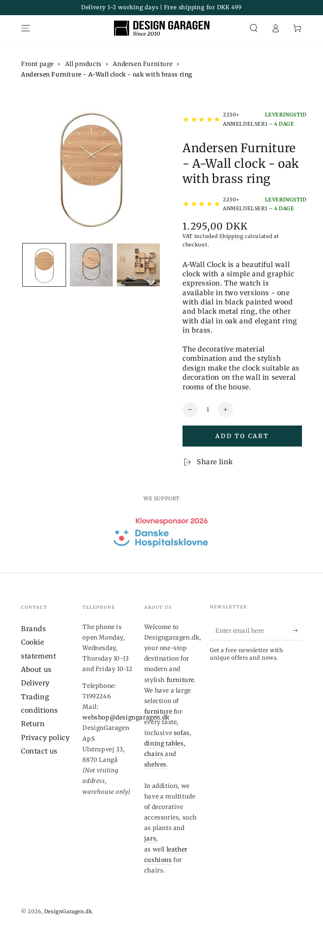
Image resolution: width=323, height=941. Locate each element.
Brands (33, 628)
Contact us (39, 751)
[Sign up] (297, 630)
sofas (182, 733)
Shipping (231, 236)
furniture (180, 680)
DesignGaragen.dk (68, 911)
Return (33, 723)
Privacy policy (45, 737)
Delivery (35, 683)
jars (150, 838)
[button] (254, 28)
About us (36, 669)
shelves (155, 764)
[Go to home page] (161, 28)
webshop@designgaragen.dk (125, 717)
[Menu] (26, 28)
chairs (154, 754)
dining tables (164, 743)
